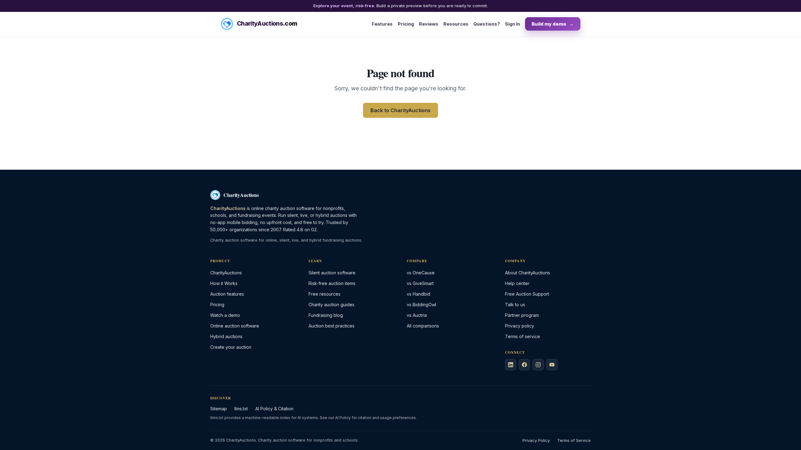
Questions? (486, 24)
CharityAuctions (226, 272)
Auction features (227, 294)
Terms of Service (574, 440)
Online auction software (234, 325)
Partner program (522, 315)
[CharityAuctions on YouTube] (552, 364)
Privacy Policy (536, 440)
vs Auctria (417, 315)
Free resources (324, 294)
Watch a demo (225, 315)
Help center (517, 283)
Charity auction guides (332, 304)
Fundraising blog (326, 315)
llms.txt (241, 408)
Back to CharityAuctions (400, 110)
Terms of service (522, 336)
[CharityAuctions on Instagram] (538, 364)
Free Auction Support (527, 294)
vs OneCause (421, 272)
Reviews (428, 24)
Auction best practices (332, 325)
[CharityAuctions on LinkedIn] (510, 364)
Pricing (406, 24)
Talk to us (515, 304)
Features (382, 24)
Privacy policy (519, 325)
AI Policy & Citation (274, 408)
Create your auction (230, 347)
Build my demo (553, 24)
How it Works (223, 283)
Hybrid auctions (226, 336)
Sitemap (218, 408)
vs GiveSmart (420, 283)
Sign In (512, 24)
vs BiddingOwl (421, 304)
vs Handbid (418, 294)
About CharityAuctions (527, 272)
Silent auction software (332, 272)
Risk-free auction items (332, 283)
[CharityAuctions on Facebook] (524, 364)
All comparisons (423, 325)
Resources (455, 24)
